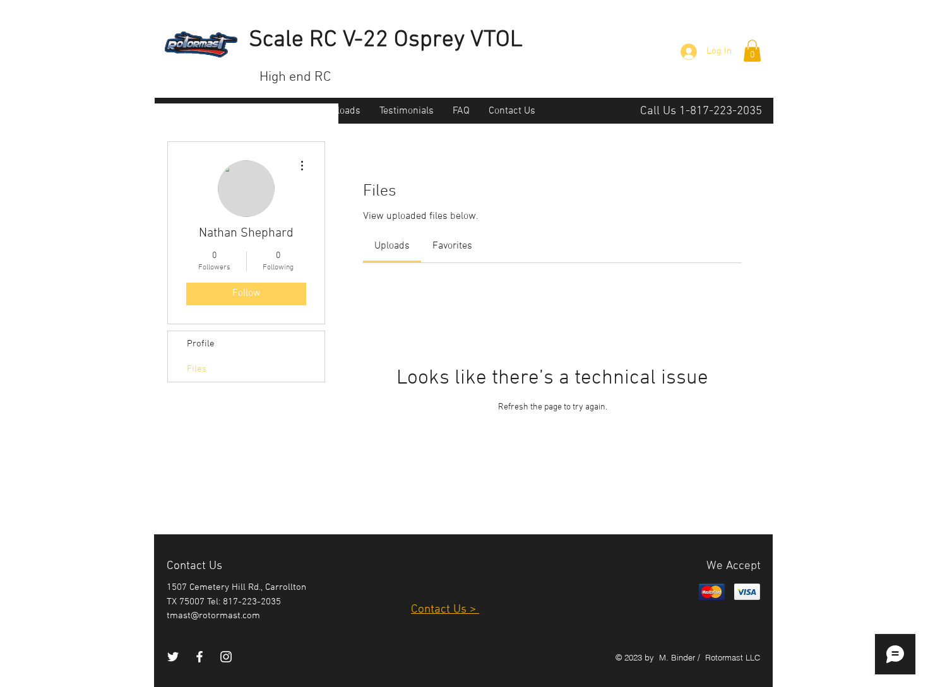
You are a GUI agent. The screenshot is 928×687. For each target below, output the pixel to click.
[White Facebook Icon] (199, 656)
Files (196, 369)
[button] (752, 51)
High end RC (295, 77)
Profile (201, 343)
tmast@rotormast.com (213, 615)
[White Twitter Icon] (173, 656)
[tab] (392, 246)
